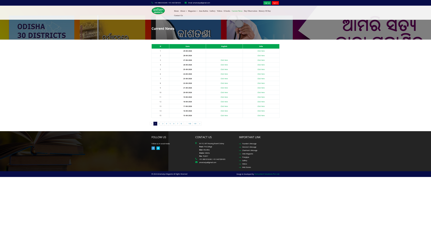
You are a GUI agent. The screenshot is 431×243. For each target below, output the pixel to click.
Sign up (267, 3)
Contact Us (178, 15)
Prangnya (245, 157)
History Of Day (265, 11)
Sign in (275, 3)
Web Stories (246, 167)
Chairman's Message (249, 150)
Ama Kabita (203, 11)
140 (189, 124)
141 (195, 124)
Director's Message (249, 147)
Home (176, 11)
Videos (219, 11)
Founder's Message (249, 144)
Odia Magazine (247, 154)
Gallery (213, 11)
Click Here (261, 51)
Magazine (192, 11)
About (183, 11)
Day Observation (250, 11)
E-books (227, 11)
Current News (237, 11)
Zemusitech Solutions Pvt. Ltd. (266, 174)
